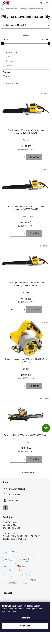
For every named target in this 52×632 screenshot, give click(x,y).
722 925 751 (14, 494)
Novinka (10, 61)
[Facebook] (5, 508)
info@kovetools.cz (17, 489)
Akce (9, 57)
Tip (8, 65)
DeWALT (11, 77)
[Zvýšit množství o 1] (24, 157)
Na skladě (11, 52)
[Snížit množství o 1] (12, 157)
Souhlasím (25, 626)
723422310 (14, 500)
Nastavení (25, 618)
